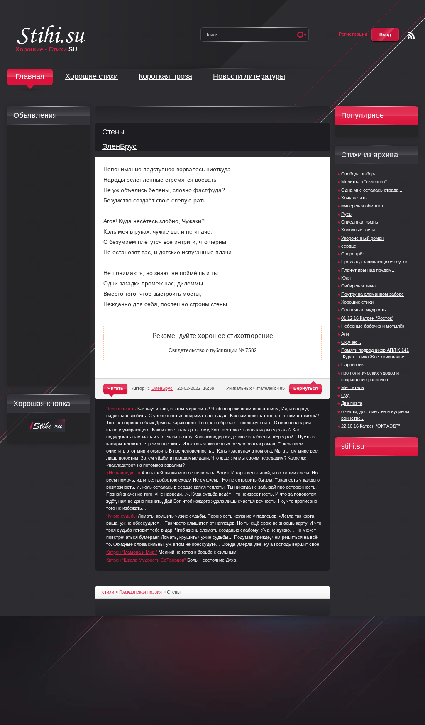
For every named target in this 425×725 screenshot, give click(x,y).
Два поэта (351, 403)
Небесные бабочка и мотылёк (372, 326)
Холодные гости (358, 229)
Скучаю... (351, 342)
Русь (346, 214)
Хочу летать (354, 197)
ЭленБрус (119, 146)
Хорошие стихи (91, 76)
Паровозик (352, 364)
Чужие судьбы (121, 515)
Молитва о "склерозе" (364, 181)
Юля (346, 277)
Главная (29, 76)
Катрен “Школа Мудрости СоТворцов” (146, 559)
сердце (348, 245)
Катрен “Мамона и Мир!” (131, 552)
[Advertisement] (46, 255)
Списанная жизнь (359, 221)
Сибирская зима (358, 285)
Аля (345, 333)
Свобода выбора (358, 173)
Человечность (121, 408)
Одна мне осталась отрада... (371, 189)
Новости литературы (249, 76)
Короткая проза (165, 76)
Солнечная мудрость (363, 309)
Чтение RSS (411, 35)
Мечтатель (352, 387)
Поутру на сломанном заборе (372, 294)
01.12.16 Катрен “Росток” (367, 318)
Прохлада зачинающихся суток (374, 261)
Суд (345, 395)
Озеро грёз (352, 253)
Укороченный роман (362, 238)
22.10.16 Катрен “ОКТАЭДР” (370, 425)
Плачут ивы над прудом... (368, 270)
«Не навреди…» (123, 472)
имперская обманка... (364, 205)
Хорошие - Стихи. (46, 49)
